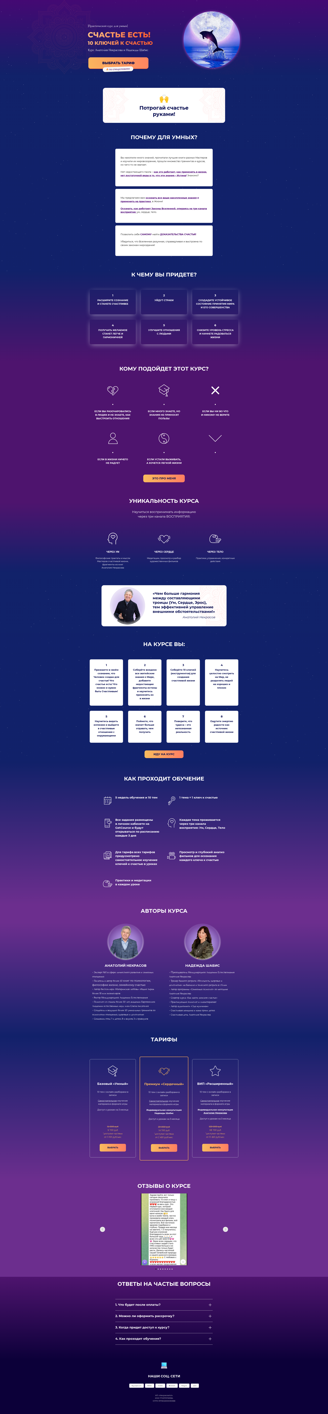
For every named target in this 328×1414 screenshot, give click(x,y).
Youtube (160, 1386)
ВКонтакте (172, 1386)
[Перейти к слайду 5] (165, 1269)
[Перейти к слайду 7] (169, 1269)
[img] (118, 64)
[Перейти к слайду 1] (155, 1269)
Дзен (194, 1386)
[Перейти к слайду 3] (160, 1269)
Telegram (184, 1386)
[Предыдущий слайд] (102, 1229)
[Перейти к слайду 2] (158, 1269)
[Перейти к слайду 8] (172, 1269)
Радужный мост (136, 1386)
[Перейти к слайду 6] (167, 1269)
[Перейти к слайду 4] (162, 1269)
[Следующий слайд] (225, 1229)
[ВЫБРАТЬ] (113, 1145)
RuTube (149, 1386)
